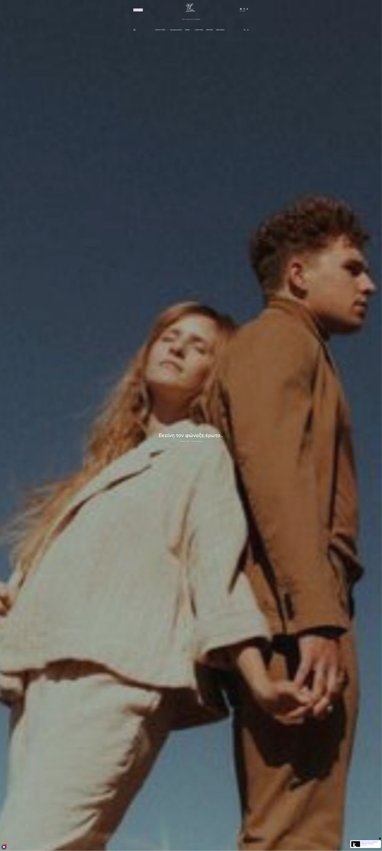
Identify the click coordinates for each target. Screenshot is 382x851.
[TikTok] (247, 10)
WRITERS (209, 30)
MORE (187, 30)
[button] (248, 30)
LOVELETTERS (160, 30)
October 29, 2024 (185, 441)
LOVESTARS (199, 30)
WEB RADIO (220, 30)
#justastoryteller (176, 30)
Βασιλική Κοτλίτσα (197, 441)
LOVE (191, 429)
